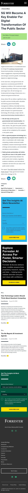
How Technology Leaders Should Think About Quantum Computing (13, 297)
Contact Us (4, 449)
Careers (3, 453)
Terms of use (5, 485)
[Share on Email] (14, 44)
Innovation (21, 190)
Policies (3, 455)
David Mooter (4, 301)
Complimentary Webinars (7, 446)
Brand (2, 462)
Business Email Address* (8, 213)
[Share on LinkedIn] (9, 44)
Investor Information (6, 451)
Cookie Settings (22, 485)
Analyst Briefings (5, 442)
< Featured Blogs (5, 9)
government (19, 188)
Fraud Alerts (4, 459)
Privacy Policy (13, 485)
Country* (4, 220)
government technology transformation (12, 115)
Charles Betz (4, 339)
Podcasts (3, 457)
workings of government (16, 69)
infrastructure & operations (8, 190)
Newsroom (3, 444)
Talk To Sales (14, 471)
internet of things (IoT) (7, 192)
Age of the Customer (6, 188)
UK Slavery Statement (6, 464)
